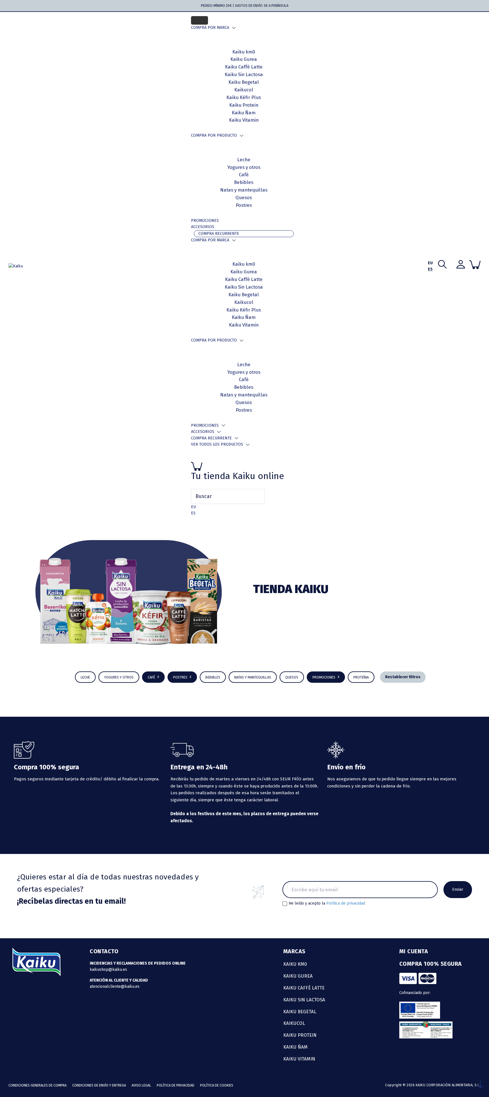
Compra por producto (214, 135)
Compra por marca (210, 27)
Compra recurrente (218, 233)
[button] (212, 677)
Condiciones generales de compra (37, 1085)
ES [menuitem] (193, 513)
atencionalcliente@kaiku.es (115, 986)
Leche (243, 159)
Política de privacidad (345, 903)
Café (244, 174)
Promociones (205, 220)
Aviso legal (141, 1085)
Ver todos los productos (217, 444)
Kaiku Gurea (243, 271)
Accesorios (202, 226)
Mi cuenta (413, 951)
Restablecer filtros (403, 677)
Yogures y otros (243, 167)
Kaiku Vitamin (244, 120)
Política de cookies (216, 1085)
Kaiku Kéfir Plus (243, 310)
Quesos (243, 197)
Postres (244, 205)
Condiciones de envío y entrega (99, 1085)
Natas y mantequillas (243, 190)
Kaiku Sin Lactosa (244, 287)
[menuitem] (193, 507)
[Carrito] (244, 466)
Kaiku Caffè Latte (244, 279)
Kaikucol (243, 302)
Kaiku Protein (243, 105)
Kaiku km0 (243, 264)
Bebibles (243, 182)
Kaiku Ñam (244, 112)
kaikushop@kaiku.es (108, 969)
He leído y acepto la (327, 903)
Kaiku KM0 (295, 964)
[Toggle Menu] (199, 20)
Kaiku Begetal (243, 294)
